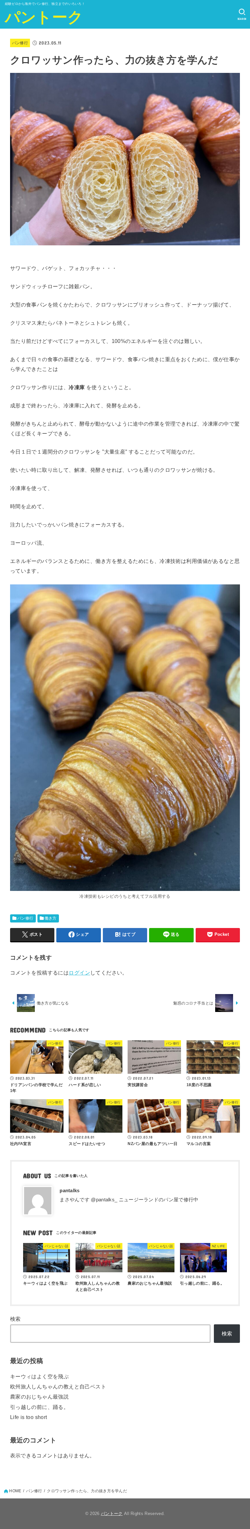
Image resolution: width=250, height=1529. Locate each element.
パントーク (44, 17)
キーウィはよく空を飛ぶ (39, 1376)
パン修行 (20, 43)
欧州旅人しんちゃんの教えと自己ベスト (58, 1386)
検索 (15, 1319)
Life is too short (28, 1417)
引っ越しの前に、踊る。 (39, 1407)
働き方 (51, 918)
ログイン (79, 973)
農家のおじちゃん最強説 (39, 1396)
